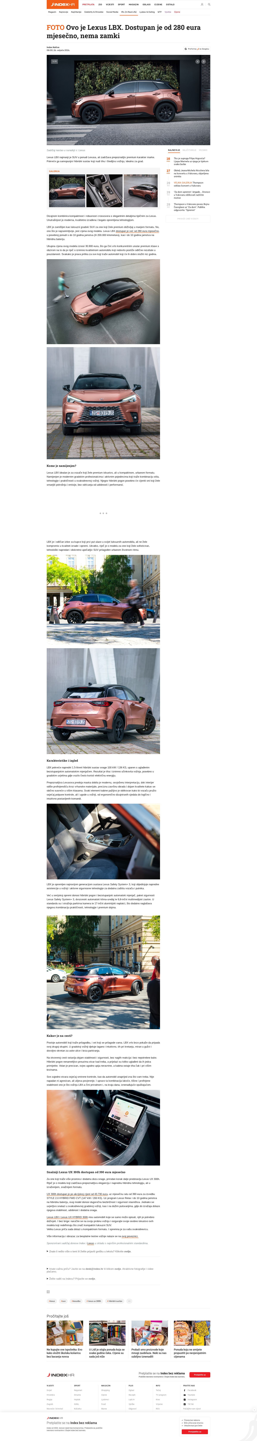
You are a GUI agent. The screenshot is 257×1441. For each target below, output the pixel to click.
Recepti (132, 1395)
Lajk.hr (132, 1399)
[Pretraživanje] (208, 4)
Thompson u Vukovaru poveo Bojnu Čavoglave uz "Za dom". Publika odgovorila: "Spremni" (191, 207)
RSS (158, 1409)
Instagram (192, 1399)
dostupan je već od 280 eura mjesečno (137, 231)
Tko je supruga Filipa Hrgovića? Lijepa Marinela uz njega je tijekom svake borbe (191, 161)
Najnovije (63, 12)
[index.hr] (63, 4)
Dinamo (77, 1395)
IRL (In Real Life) (129, 12)
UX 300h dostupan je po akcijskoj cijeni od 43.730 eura (77, 1194)
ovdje (118, 1269)
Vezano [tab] (203, 150)
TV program (161, 1395)
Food (103, 1404)
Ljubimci (105, 1399)
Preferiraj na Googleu (198, 49)
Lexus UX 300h (94, 1301)
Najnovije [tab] (174, 150)
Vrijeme (159, 1404)
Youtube (191, 1395)
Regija (49, 1399)
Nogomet (78, 1390)
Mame (104, 1409)
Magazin (52, 12)
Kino (158, 1399)
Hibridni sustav (114, 1301)
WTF (160, 12)
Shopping (105, 1390)
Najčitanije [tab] (189, 150)
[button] (197, 61)
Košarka (78, 1409)
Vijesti (110, 4)
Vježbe (168, 12)
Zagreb (50, 1404)
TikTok (191, 1404)
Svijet (49, 1390)
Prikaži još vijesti (187, 219)
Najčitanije (76, 12)
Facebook (192, 1390)
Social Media (112, 12)
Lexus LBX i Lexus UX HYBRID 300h (67, 1217)
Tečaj (158, 1390)
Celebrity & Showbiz (93, 12)
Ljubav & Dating (147, 12)
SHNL (76, 1404)
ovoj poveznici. (130, 1236)
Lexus (90, 1243)
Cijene (158, 4)
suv (63, 1301)
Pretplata (88, 4)
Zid (100, 4)
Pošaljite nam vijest (192, 1409)
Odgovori (133, 1409)
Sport (121, 4)
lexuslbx (76, 1301)
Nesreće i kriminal (55, 1409)
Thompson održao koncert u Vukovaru (188, 184)
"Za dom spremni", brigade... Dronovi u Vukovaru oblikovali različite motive (192, 195)
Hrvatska (51, 1395)
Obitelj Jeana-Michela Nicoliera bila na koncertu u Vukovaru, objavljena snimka (191, 173)
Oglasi (147, 4)
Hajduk (77, 1399)
